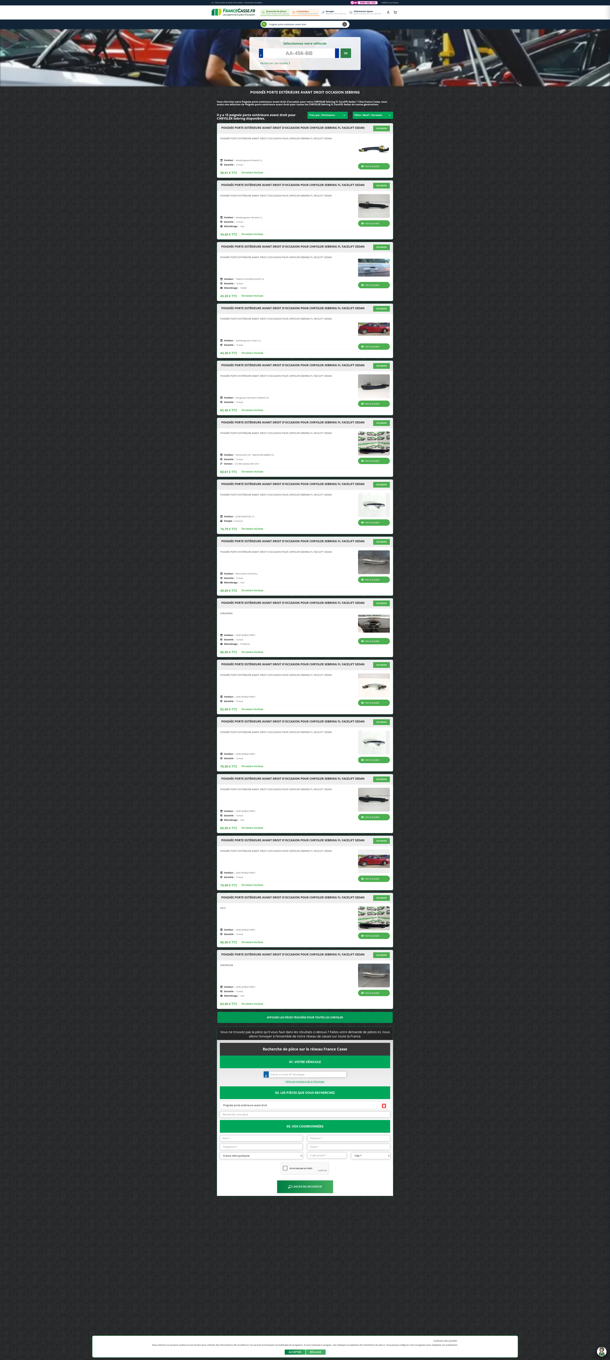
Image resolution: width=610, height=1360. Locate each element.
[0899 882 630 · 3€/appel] (364, 2)
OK (346, 53)
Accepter (295, 1352)
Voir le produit (372, 166)
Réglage (315, 1352)
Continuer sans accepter (445, 1340)
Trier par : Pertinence (327, 115)
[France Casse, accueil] (233, 12)
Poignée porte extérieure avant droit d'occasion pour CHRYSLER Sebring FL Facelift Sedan (293, 127)
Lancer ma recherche (307, 1186)
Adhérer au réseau (390, 2)
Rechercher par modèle (274, 63)
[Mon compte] (388, 12)
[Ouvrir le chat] (601, 1353)
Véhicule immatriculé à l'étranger (305, 1081)
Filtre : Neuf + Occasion (372, 115)
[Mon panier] (395, 12)
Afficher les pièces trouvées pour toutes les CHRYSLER (305, 1017)
